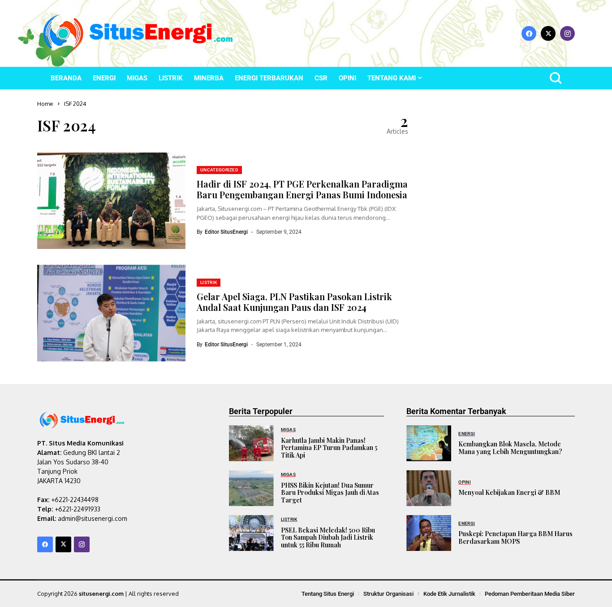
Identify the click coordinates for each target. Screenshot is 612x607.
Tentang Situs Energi (328, 593)
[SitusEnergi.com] (138, 33)
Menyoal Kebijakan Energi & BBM (509, 492)
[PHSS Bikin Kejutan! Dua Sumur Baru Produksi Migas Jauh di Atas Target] (251, 488)
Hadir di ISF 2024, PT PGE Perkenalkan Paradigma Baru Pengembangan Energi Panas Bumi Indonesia (302, 189)
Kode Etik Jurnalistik (449, 593)
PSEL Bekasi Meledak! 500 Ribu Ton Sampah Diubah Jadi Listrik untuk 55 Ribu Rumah (328, 538)
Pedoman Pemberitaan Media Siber (530, 593)
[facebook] (528, 33)
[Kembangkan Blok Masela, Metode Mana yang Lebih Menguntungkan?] (428, 443)
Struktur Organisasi (388, 593)
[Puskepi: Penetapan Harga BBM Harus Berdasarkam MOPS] (428, 533)
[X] (548, 33)
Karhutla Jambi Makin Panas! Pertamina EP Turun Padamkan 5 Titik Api (329, 448)
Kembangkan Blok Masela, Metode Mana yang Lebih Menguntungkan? (510, 448)
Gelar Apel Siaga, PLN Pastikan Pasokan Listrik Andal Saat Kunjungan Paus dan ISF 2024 (294, 301)
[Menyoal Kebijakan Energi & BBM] (428, 488)
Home (45, 103)
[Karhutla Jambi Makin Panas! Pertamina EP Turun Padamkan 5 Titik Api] (251, 443)
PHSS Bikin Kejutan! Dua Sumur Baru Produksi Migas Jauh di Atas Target (330, 493)
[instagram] (567, 33)
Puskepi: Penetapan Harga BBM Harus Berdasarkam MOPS (515, 537)
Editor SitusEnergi (226, 232)
